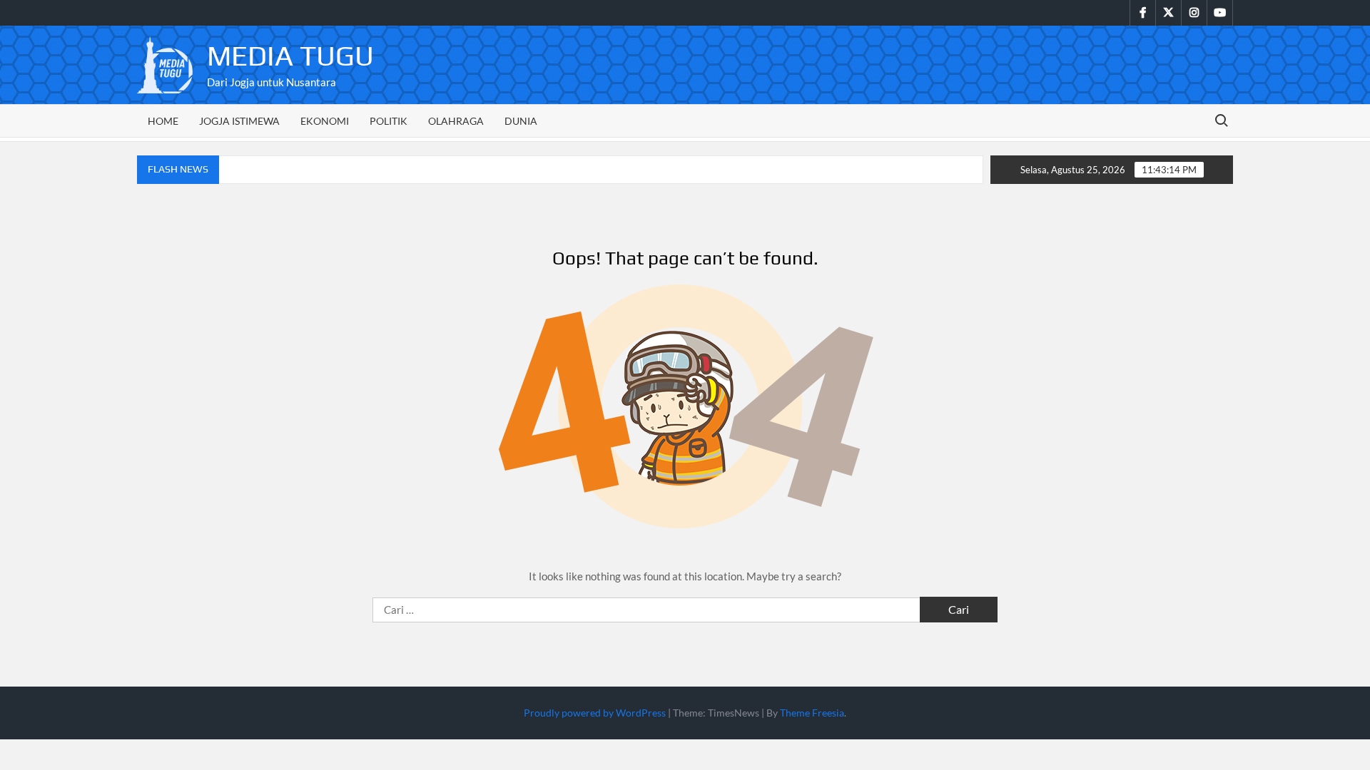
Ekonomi (324, 121)
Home (163, 121)
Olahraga (456, 121)
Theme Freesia (812, 713)
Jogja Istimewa (239, 121)
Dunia (520, 121)
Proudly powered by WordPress (595, 713)
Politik (388, 121)
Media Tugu (290, 55)
